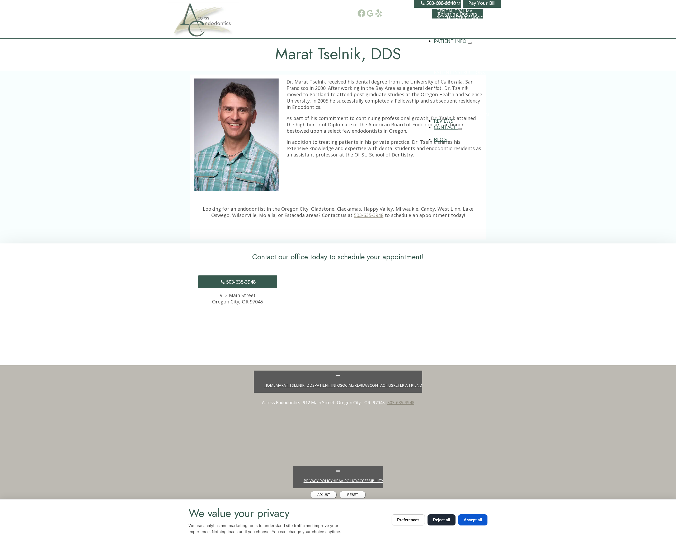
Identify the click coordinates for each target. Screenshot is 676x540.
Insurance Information (461, 115)
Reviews (443, 121)
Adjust (323, 495)
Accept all (473, 520)
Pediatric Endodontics (463, 32)
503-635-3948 (368, 215)
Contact (446, 127)
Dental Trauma (454, 11)
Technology (448, 81)
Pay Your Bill (449, 106)
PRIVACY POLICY (318, 480)
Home (269, 385)
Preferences (408, 520)
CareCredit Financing (458, 98)
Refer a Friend (407, 385)
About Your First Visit (459, 55)
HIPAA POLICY (344, 480)
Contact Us (381, 385)
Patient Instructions (459, 72)
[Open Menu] (338, 375)
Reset (352, 495)
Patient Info (451, 41)
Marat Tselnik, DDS (294, 385)
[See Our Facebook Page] (361, 13)
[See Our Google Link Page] (370, 13)
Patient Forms (450, 64)
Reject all (441, 520)
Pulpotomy (449, 4)
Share (440, 133)
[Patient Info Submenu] (470, 43)
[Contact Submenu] (460, 129)
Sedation (447, 25)
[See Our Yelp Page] (379, 13)
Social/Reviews (355, 385)
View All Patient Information (468, 47)
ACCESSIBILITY (370, 480)
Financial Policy (452, 89)
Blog (440, 139)
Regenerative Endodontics (467, 18)
